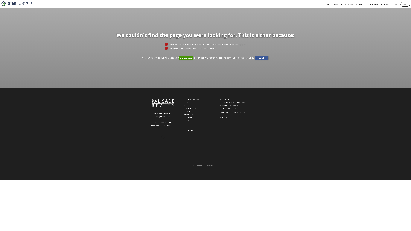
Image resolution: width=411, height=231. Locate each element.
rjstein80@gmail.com (236, 112)
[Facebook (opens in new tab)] (163, 137)
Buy (329, 4)
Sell (336, 4)
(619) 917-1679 (232, 108)
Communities (347, 4)
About (359, 4)
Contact (385, 4)
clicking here (186, 58)
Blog (395, 4)
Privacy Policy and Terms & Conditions (205, 165)
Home (405, 4)
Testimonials (372, 4)
